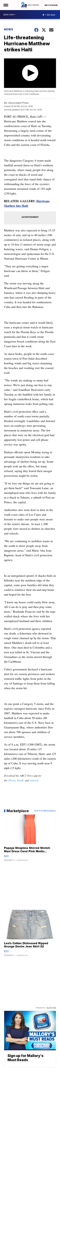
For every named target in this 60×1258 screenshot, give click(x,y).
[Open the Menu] (5, 5)
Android (34, 780)
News (8, 29)
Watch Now (50, 5)
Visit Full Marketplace (45, 811)
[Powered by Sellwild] (51, 1008)
